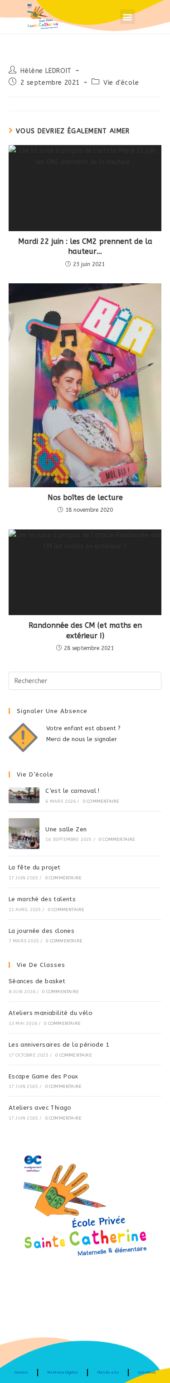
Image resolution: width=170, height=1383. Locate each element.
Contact (21, 1372)
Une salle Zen (66, 829)
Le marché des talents (42, 899)
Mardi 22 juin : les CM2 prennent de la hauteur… (85, 246)
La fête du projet (35, 867)
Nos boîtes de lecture (85, 497)
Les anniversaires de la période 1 (59, 1044)
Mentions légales (62, 1372)
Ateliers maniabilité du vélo (50, 1012)
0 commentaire (101, 801)
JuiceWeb (146, 1372)
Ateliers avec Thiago (40, 1107)
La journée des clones (41, 930)
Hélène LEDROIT (45, 71)
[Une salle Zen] (24, 833)
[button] (127, 16)
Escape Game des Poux (43, 1076)
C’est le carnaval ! (72, 790)
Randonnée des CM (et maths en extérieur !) (85, 630)
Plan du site (108, 1372)
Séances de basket (37, 981)
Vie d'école (121, 83)
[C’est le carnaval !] (24, 795)
